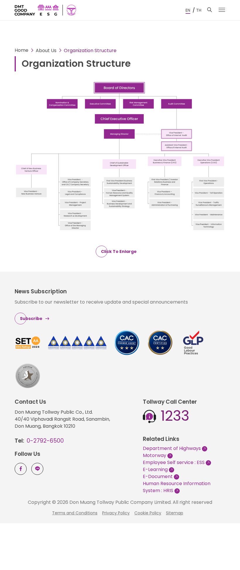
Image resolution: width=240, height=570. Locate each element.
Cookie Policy (147, 513)
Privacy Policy (116, 513)
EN (188, 10)
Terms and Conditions (74, 513)
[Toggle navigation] (221, 10)
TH (198, 10)
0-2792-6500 (45, 441)
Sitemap (174, 513)
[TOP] (227, 550)
